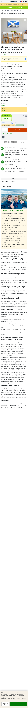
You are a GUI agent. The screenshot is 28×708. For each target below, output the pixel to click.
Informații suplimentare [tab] (8, 181)
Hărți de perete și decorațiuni (11, 10)
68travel (6, 55)
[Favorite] (23, 1)
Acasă (2, 10)
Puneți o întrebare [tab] (6, 186)
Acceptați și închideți (18, 704)
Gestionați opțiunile (5, 704)
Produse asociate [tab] (6, 184)
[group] (14, 31)
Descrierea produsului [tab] (8, 179)
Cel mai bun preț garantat (10, 123)
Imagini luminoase (5, 12)
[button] (25, 31)
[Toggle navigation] (2, 1)
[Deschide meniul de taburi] (2, 175)
